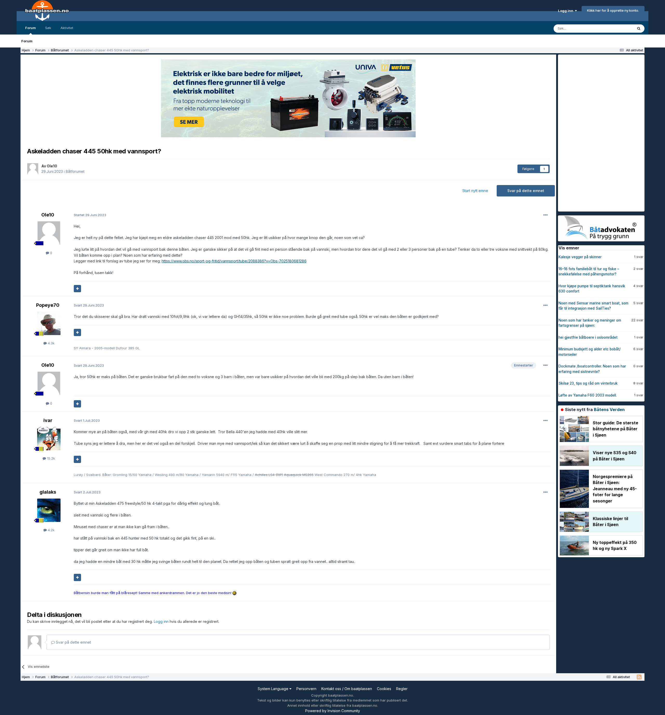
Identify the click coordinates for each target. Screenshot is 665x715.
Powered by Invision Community (332, 711)
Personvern (306, 688)
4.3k (51, 343)
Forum (30, 28)
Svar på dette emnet (525, 190)
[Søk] (638, 28)
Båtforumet (75, 171)
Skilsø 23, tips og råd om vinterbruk (588, 383)
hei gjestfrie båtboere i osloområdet (587, 337)
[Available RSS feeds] (639, 677)
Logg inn (566, 11)
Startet (90, 215)
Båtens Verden (609, 409)
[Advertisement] (597, 132)
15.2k (50, 458)
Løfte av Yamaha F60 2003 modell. (587, 395)
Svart (89, 305)
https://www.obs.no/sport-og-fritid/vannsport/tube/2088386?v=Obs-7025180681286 (234, 261)
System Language (273, 688)
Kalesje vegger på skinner (580, 257)
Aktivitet (67, 28)
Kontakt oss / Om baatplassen (346, 688)
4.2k (51, 530)
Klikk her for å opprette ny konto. (613, 10)
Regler (402, 688)
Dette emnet (616, 28)
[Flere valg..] (545, 215)
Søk (48, 28)
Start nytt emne (475, 190)
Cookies (384, 688)
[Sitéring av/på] (77, 288)
